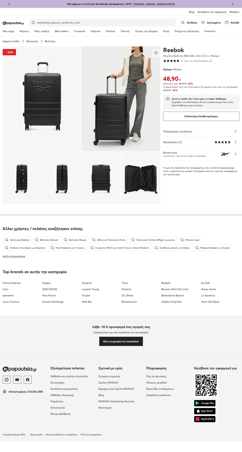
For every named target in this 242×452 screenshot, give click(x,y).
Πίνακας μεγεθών (156, 382)
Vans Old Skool (210, 301)
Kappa (46, 283)
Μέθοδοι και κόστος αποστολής (69, 376)
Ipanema (8, 295)
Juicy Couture (11, 301)
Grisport (87, 283)
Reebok (173, 50)
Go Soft (205, 283)
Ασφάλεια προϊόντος (158, 395)
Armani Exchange (53, 301)
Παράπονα (57, 401)
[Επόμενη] (233, 4)
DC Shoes (127, 295)
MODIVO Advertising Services (116, 401)
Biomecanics (129, 301)
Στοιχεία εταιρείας (109, 376)
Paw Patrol (49, 295)
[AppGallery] (204, 419)
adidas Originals (171, 301)
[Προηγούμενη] (9, 4)
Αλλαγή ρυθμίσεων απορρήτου (61, 434)
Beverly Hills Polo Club (174, 289)
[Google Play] (204, 403)
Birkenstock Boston (172, 295)
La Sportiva (208, 295)
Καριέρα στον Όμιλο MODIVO (116, 388)
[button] (42, 98)
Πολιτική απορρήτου (91, 434)
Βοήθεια (234, 12)
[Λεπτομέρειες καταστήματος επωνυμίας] (235, 154)
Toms (125, 283)
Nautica (126, 289)
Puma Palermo (12, 283)
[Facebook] (28, 380)
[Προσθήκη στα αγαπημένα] (156, 53)
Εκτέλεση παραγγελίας (64, 388)
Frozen (86, 295)
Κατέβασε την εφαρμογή (212, 12)
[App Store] (204, 411)
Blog (191, 12)
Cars (5, 289)
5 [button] (187, 60)
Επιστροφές (58, 382)
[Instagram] (7, 380)
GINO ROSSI (49, 289)
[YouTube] (17, 380)
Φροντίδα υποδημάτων (160, 388)
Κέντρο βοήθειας (61, 413)
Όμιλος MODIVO (108, 382)
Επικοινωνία (58, 407)
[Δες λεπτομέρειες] (235, 131)
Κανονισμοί (104, 407)
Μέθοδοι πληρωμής (62, 395)
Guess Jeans (208, 289)
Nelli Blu (87, 301)
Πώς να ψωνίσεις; (156, 376)
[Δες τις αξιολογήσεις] (235, 142)
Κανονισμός (36, 434)
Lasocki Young (90, 289)
